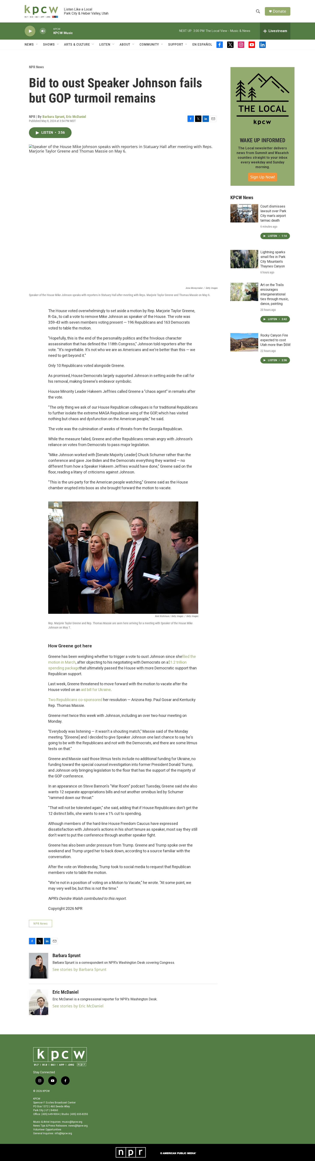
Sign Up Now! (262, 176)
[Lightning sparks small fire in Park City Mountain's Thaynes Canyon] (244, 259)
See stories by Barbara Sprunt (79, 969)
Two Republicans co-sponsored (75, 699)
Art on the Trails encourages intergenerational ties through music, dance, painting (274, 294)
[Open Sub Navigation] (37, 44)
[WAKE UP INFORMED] (262, 99)
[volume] (42, 31)
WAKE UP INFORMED (262, 140)
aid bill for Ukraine (96, 689)
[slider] (49, 31)
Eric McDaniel (76, 116)
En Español (202, 44)
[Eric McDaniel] (38, 1002)
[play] (30, 31)
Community (149, 44)
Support (175, 44)
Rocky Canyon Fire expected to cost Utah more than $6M (275, 340)
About (125, 44)
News (29, 44)
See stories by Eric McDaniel (78, 1005)
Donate (279, 11)
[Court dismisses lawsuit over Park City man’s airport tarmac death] (244, 213)
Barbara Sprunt (53, 116)
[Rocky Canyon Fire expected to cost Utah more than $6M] (244, 342)
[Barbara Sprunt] (38, 966)
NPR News (36, 67)
